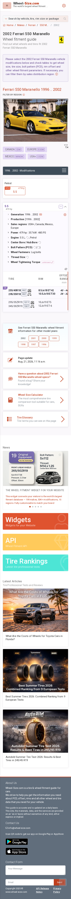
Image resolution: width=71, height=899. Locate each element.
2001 (33, 338)
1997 (33, 344)
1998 (23, 344)
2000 (44, 338)
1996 (44, 344)
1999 (54, 338)
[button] (35, 18)
